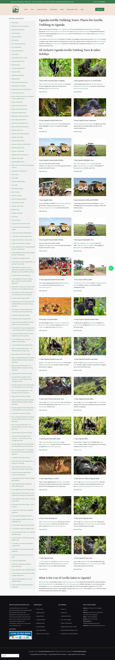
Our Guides (15, 185)
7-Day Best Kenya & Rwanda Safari (21, 275)
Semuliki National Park (18, 147)
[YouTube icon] (98, 1)
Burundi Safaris (16, 33)
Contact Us (100, 9)
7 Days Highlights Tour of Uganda (85, 163)
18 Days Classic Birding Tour (48, 518)
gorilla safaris (50, 586)
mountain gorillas (64, 33)
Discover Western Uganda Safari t (90, 482)
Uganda (69, 29)
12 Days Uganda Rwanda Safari (83, 399)
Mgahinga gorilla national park (80, 31)
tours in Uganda (61, 29)
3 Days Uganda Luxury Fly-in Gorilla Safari (87, 80)
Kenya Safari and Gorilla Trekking (21, 354)
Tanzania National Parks (18, 68)
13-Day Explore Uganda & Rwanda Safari (23, 525)
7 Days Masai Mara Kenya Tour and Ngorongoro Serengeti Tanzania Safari (22, 468)
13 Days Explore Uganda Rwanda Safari (86, 319)
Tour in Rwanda (100, 402)
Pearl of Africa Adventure (53, 402)
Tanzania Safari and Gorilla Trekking (22, 373)
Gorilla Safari (93, 84)
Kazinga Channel (63, 563)
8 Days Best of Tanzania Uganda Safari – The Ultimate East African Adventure (23, 293)
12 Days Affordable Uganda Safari (50, 442)
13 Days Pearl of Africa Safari (83, 279)
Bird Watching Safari (48, 364)
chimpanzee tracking (50, 208)
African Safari (84, 402)
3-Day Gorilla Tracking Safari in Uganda (52, 80)
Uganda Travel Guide (17, 158)
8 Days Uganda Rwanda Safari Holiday (51, 160)
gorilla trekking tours (52, 39)
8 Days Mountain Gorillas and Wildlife (86, 200)
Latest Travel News (66, 623)
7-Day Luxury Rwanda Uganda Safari (22, 233)
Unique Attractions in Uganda (85, 166)
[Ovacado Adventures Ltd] (15, 9)
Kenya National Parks (17, 50)
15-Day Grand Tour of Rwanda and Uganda (21, 228)
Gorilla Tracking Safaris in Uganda (21, 243)
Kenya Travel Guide (17, 102)
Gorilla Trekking (45, 325)
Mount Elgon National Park (19, 119)
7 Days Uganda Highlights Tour (84, 160)
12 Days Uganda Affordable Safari (49, 439)
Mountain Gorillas (16, 195)
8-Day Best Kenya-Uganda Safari (21, 298)
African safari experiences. (53, 446)
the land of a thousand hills (97, 325)
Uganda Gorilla (85, 561)
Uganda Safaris (45, 582)
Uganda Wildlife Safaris (18, 162)
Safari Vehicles (16, 192)
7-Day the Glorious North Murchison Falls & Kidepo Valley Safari (23, 574)
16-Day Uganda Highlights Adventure (22, 516)
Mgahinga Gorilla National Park (20, 116)
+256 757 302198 (38, 1)
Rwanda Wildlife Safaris (18, 140)
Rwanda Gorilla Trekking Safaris (20, 133)
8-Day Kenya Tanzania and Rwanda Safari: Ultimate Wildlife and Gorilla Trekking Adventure (23, 304)
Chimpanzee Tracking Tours (19, 171)
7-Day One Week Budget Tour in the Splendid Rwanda (22, 580)
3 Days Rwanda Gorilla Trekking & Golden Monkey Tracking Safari (23, 248)
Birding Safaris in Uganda (19, 86)
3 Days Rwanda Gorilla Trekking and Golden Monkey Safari (22, 485)
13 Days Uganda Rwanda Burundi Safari (51, 279)
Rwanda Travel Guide (17, 137)
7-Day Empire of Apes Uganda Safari (22, 236)
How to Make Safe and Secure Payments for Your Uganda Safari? (23, 97)
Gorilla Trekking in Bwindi (19, 199)
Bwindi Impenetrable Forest (47, 584)
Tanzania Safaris (16, 72)
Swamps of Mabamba (45, 524)
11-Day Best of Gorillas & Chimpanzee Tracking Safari (22, 544)
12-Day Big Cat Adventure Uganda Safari (23, 528)
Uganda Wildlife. (88, 446)
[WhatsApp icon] (93, 1)
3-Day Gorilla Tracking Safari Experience (52, 84)
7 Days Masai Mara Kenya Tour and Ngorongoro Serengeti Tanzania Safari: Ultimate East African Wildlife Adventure (23, 270)
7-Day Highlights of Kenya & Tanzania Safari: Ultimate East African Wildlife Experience (22, 281)
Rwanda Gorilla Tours (17, 130)
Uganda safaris (79, 588)
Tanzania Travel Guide (18, 151)
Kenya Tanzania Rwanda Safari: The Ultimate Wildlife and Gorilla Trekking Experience (22, 368)
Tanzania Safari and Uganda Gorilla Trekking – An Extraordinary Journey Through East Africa (22, 379)
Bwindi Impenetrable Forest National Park (58, 31)
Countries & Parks (17, 36)
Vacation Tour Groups (18, 206)
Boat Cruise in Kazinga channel (70, 584)
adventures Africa (96, 43)
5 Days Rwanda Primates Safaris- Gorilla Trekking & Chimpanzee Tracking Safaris (23, 494)
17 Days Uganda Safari (46, 558)
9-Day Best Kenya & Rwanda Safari (21, 318)
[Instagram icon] (102, 1)
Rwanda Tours (15, 209)
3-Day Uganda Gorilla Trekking (38, 654)
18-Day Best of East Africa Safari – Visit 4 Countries (23, 505)
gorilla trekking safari (56, 43)
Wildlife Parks (59, 327)
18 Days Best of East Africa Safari (21, 223)
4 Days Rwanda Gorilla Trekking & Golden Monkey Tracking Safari (23, 253)
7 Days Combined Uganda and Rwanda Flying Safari (22, 586)
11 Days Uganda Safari (81, 439)
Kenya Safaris (15, 54)
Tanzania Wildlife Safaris (18, 181)
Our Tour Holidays (66, 619)
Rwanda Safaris (16, 65)
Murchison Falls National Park (20, 123)
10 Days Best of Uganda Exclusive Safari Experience (23, 550)
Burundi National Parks (18, 29)
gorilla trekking (92, 29)
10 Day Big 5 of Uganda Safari (48, 319)
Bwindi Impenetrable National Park (21, 89)
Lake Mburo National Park (19, 112)
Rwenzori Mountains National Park (21, 144)
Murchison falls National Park (57, 526)
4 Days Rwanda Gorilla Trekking (76, 654)
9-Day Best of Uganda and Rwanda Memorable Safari (21, 565)
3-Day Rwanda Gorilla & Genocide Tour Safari (22, 556)
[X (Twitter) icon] (97, 1)
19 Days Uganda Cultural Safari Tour (50, 120)
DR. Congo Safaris (16, 47)
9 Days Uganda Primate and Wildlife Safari (23, 570)
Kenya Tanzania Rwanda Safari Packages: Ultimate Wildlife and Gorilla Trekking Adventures (23, 360)
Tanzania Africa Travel (18, 202)
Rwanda (45, 166)
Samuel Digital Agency (79, 651)
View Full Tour (43, 92)
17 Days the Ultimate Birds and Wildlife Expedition (22, 511)
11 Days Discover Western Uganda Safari (87, 478)
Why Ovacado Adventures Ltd (20, 82)
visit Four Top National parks (94, 563)
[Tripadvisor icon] (103, 1)
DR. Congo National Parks (19, 43)
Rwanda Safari (91, 323)
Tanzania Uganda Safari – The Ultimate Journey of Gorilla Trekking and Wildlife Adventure (23, 452)
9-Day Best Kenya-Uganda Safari (21, 315)
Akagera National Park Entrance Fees (22, 240)
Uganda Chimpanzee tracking (70, 582)
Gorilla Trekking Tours (18, 93)
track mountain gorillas (81, 88)
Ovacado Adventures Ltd (46, 651)
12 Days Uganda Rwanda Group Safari (86, 359)
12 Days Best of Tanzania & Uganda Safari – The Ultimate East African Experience (23, 329)
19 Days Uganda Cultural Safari (50, 124)
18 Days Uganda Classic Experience (85, 120)
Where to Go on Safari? (42, 633)
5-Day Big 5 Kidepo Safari (19, 560)
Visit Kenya (15, 216)
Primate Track (45, 444)
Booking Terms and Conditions (20, 26)
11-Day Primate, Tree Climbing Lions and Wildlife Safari (23, 539)
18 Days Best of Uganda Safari (83, 518)
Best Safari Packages (17, 188)
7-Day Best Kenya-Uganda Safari (21, 258)
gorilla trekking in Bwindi (62, 203)
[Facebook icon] (95, 1)
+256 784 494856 (50, 1)
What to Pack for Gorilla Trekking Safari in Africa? (23, 166)
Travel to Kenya (16, 220)
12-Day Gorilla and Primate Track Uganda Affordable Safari (23, 533)
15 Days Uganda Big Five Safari (49, 478)
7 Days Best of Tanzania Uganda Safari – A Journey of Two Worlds (23, 263)
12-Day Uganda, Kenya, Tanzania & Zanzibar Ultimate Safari (21, 340)
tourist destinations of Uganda (92, 524)
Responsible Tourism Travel (19, 58)
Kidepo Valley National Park (19, 109)
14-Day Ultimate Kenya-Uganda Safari (22, 345)
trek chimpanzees (81, 486)
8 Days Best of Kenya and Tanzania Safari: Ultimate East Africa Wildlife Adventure (23, 288)
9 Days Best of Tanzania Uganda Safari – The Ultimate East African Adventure (23, 310)
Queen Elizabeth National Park (20, 126)
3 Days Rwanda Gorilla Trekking (57, 654)
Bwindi (94, 588)
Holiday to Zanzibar (17, 213)
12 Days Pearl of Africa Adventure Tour (51, 399)
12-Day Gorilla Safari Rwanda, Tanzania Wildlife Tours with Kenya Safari (22, 323)
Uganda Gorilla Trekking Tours (20, 154)
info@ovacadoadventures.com (65, 1)
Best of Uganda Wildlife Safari (88, 521)
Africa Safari (15, 178)
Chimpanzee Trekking (63, 561)
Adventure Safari (61, 482)
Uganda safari (80, 168)
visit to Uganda (101, 41)
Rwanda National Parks (18, 61)
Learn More (12, 629)
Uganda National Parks (18, 75)
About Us (63, 609)
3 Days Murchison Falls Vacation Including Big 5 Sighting (23, 479)
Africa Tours (15, 22)
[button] (111, 268)
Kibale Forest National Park (95, 486)
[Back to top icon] (107, 656)
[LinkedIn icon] (100, 1)
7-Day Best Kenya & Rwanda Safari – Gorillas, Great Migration (22, 473)
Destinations (15, 40)
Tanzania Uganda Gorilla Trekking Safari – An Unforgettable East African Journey (23, 386)
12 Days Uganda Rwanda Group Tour (50, 359)
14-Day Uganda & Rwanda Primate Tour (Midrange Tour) (23, 520)
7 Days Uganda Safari (45, 200)
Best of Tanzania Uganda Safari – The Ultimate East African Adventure (22, 349)
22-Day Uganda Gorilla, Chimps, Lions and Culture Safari (23, 500)
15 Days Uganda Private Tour (83, 558)
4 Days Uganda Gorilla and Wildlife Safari (23, 489)
